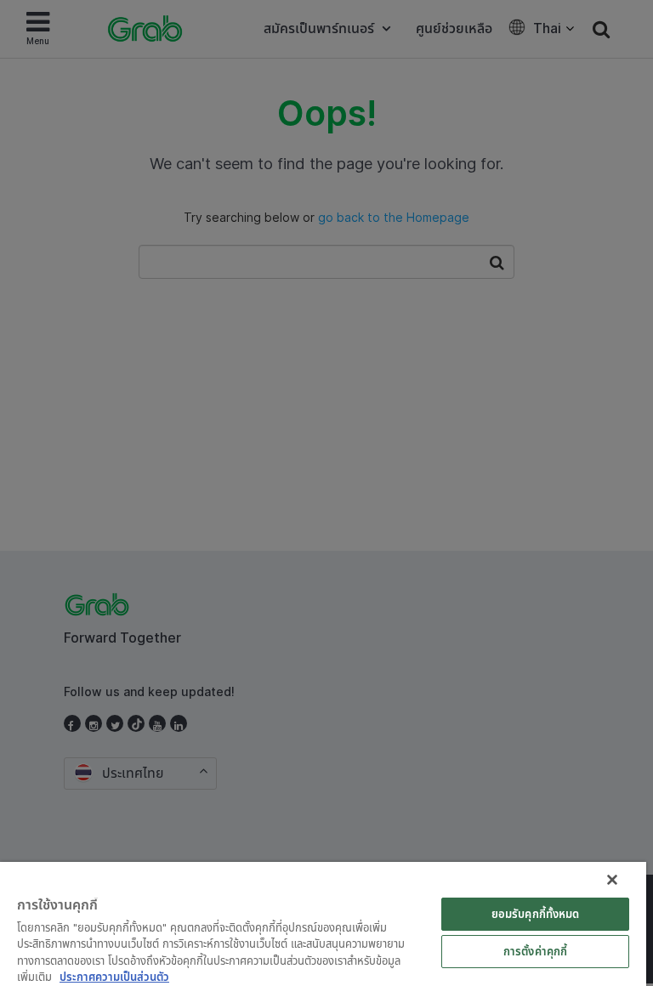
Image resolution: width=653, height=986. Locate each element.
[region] (323, 924)
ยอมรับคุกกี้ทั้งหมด (535, 914)
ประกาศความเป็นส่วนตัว (114, 976)
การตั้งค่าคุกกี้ (535, 951)
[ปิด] (612, 880)
